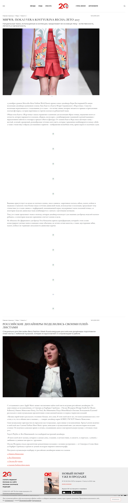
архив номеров (66, 484)
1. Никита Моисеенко (15, 454)
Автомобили (93, 6)
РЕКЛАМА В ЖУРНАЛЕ (10, 484)
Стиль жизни (81, 6)
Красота (48, 6)
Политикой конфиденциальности (30, 500)
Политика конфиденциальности (13, 493)
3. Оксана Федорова (15, 461)
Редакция (6, 487)
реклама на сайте (10, 482)
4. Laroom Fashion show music (18, 465)
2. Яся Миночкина (14, 457)
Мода (40, 6)
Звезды (32, 6)
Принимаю (115, 499)
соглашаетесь (9, 500)
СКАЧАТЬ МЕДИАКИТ (10, 479)
